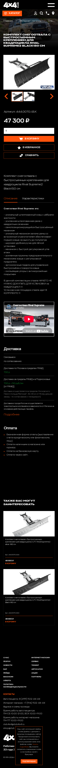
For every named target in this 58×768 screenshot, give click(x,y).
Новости (7, 665)
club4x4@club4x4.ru (13, 724)
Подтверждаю (29, 761)
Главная (8, 21)
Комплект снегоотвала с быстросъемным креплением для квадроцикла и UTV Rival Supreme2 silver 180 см (27, 542)
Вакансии (8, 677)
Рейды (6, 673)
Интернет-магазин (30, 21)
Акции (34, 673)
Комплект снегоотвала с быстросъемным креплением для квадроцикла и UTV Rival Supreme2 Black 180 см (27, 600)
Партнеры (36, 677)
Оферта (7, 680)
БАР (5, 669)
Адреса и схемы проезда (16, 707)
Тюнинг (35, 665)
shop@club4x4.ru (12, 728)
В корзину (10, 563)
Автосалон (37, 669)
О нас (6, 658)
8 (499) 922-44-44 (29, 699)
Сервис (35, 661)
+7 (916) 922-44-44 (34, 703)
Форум (6, 661)
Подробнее (11, 414)
